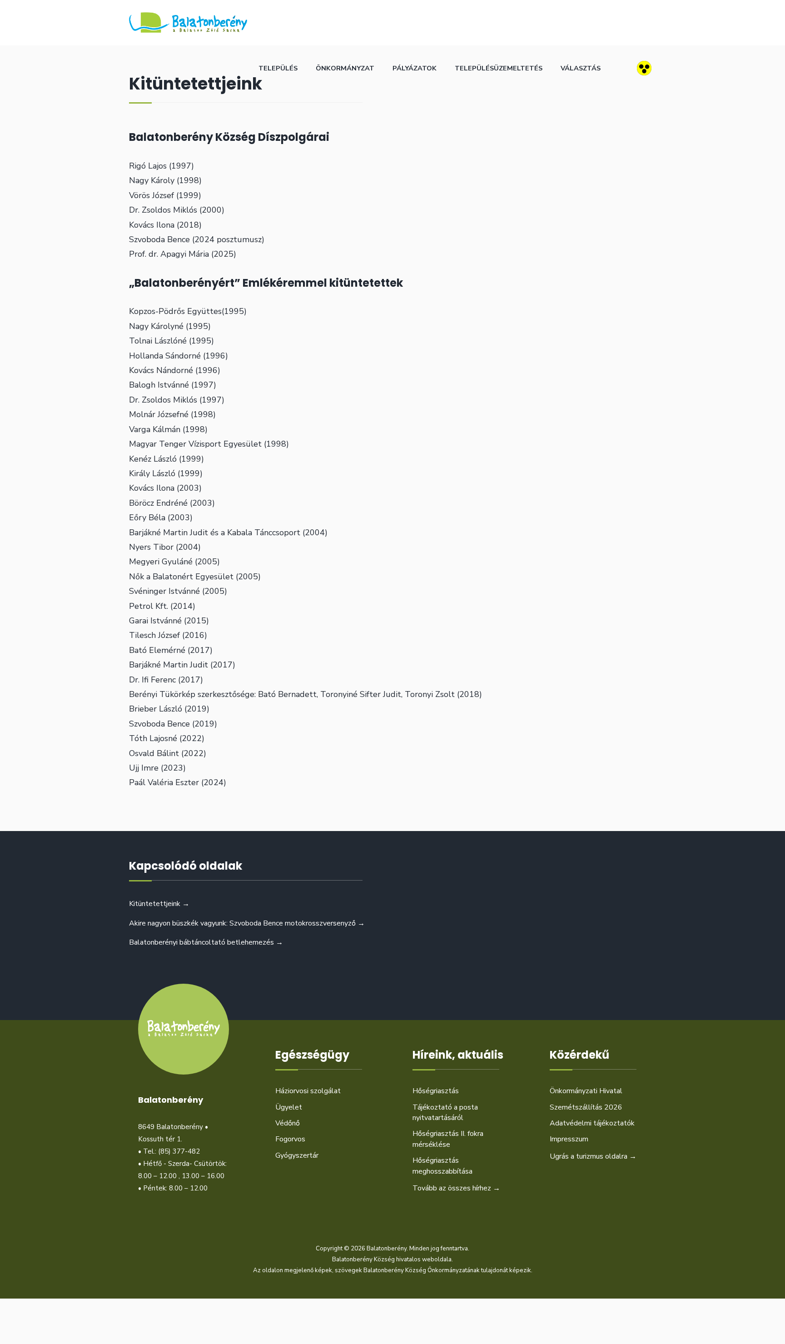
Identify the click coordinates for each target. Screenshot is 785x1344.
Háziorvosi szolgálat (308, 1091)
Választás (581, 68)
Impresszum (569, 1139)
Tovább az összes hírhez (456, 1188)
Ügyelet (288, 1107)
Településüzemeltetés (498, 68)
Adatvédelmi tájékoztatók (592, 1123)
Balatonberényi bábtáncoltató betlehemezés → (206, 942)
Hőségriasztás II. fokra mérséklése (447, 1139)
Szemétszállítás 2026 (586, 1107)
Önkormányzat (345, 68)
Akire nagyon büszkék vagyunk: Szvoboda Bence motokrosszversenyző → (247, 923)
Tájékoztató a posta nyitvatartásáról (445, 1112)
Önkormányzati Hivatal (586, 1091)
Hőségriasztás (435, 1091)
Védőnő (287, 1123)
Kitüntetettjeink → (159, 904)
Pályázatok (414, 68)
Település (278, 68)
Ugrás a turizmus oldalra (593, 1156)
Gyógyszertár (296, 1155)
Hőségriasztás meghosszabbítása (442, 1165)
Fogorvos (290, 1139)
